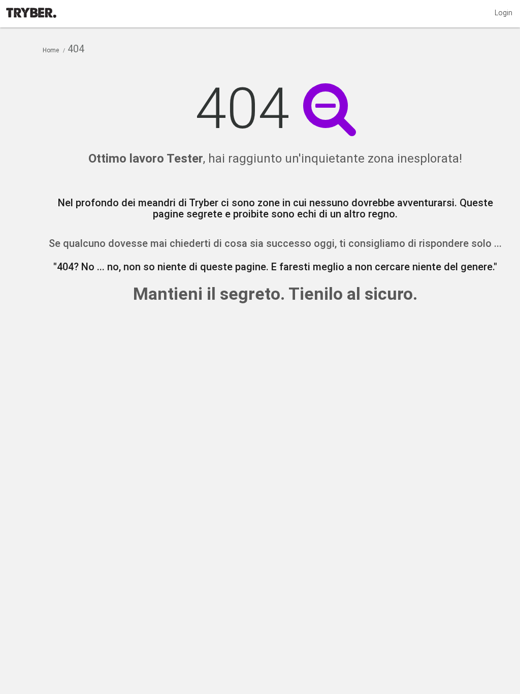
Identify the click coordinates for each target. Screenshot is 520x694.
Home (51, 50)
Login (503, 13)
